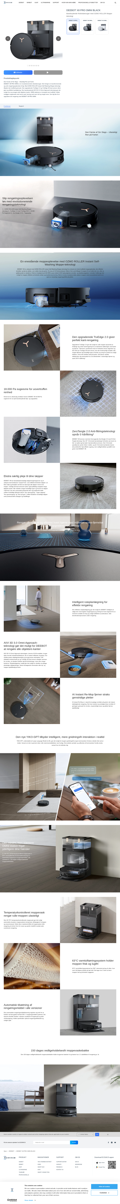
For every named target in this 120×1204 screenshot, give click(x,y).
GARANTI (58, 1164)
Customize (103, 1192)
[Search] (115, 3)
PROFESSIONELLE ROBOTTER (88, 2)
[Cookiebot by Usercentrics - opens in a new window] (12, 1200)
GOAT (36, 2)
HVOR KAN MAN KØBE (69, 2)
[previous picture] (7, 38)
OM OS (102, 2)
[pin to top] (116, 1178)
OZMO (39, 1164)
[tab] (7, 106)
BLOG (76, 1167)
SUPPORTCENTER (61, 1161)
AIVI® (39, 1169)
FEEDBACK (59, 1167)
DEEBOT (21, 2)
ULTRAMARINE (45, 2)
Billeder (19, 72)
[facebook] (108, 1142)
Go (97, 1134)
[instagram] (112, 1142)
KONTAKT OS (59, 1169)
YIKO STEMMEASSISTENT (44, 1161)
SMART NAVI (41, 1167)
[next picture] (58, 38)
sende (74, 1142)
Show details (29, 1200)
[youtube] (115, 1142)
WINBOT (29, 2)
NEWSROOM (78, 1164)
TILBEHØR (21, 1172)
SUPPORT (56, 2)
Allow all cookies (104, 1186)
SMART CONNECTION (43, 1172)
